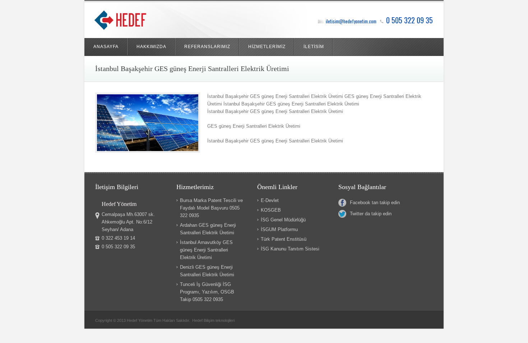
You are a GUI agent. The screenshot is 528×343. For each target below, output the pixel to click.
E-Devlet (270, 200)
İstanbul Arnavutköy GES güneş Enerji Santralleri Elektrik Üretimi (206, 250)
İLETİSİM (314, 46)
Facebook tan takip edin (375, 202)
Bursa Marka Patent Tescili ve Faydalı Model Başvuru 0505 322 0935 (211, 208)
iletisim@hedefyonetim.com (351, 21)
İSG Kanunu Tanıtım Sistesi (290, 249)
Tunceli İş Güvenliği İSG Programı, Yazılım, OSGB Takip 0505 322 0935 (207, 292)
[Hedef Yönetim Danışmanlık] (130, 21)
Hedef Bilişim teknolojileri (213, 320)
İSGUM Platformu (279, 229)
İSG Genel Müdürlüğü (283, 219)
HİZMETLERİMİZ (267, 46)
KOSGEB (271, 210)
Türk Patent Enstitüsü (283, 239)
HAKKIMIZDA (151, 46)
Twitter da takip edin (371, 213)
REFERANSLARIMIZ (207, 46)
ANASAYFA (106, 46)
